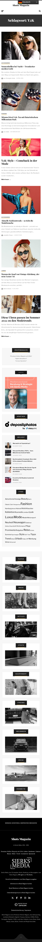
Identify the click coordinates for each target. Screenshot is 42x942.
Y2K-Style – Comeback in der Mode (19, 162)
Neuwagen (19, 522)
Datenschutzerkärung (17, 910)
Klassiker (29, 508)
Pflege (28, 526)
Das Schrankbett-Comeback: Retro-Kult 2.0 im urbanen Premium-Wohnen (24, 460)
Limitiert (26, 512)
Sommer (8, 534)
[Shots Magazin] (21, 5)
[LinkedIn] (29, 898)
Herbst (14, 508)
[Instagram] (25, 898)
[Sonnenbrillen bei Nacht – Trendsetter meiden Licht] (21, 46)
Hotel (23, 508)
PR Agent (21, 875)
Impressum (28, 910)
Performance (21, 526)
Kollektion (10, 512)
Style (21, 534)
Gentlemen (32, 851)
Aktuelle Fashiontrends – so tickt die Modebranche (17, 221)
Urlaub (18, 538)
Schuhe (32, 530)
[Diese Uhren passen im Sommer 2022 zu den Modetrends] (21, 304)
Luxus (9, 517)
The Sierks (29, 875)
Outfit (14, 526)
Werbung (32, 539)
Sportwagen (15, 534)
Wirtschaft (13, 542)
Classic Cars (9, 504)
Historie (18, 508)
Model (24, 518)
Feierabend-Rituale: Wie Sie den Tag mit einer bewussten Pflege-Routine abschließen (24, 469)
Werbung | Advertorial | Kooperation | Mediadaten (21, 823)
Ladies (3, 270)
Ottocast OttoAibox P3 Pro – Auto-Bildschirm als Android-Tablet (23, 451)
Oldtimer (29, 522)
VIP (27, 539)
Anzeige (17, 499)
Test (29, 534)
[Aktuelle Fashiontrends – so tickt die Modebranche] (21, 200)
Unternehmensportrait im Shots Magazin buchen (21, 893)
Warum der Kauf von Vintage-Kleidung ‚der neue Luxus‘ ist (20, 275)
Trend (8, 538)
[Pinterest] (21, 898)
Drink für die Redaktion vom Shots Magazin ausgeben (21, 879)
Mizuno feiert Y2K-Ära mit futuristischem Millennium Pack (19, 118)
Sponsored (32, 854)
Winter (7, 542)
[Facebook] (16, 898)
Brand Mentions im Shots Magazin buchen (21, 888)
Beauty (24, 499)
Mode (18, 517)
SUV (26, 534)
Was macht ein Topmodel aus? (21, 443)
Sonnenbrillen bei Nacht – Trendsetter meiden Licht (18, 67)
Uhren (13, 539)
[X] (12, 898)
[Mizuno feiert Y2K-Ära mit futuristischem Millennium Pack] (21, 97)
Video (24, 539)
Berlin (29, 499)
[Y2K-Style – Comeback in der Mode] (21, 147)
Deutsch (26, 2)
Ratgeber (19, 530)
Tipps (33, 534)
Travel (18, 854)
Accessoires (5, 63)
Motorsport (31, 518)
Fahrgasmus (16, 504)
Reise (27, 529)
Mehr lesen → (6, 179)
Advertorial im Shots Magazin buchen (21, 884)
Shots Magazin (21, 839)
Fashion (4, 113)
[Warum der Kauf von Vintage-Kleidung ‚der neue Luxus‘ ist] (21, 253)
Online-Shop (8, 526)
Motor (14, 854)
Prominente (10, 530)
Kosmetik (19, 512)
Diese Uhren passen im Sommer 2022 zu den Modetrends (20, 319)
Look (31, 512)
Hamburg (8, 508)
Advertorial (9, 499)
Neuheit (9, 522)
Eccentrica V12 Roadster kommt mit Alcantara (23, 479)
